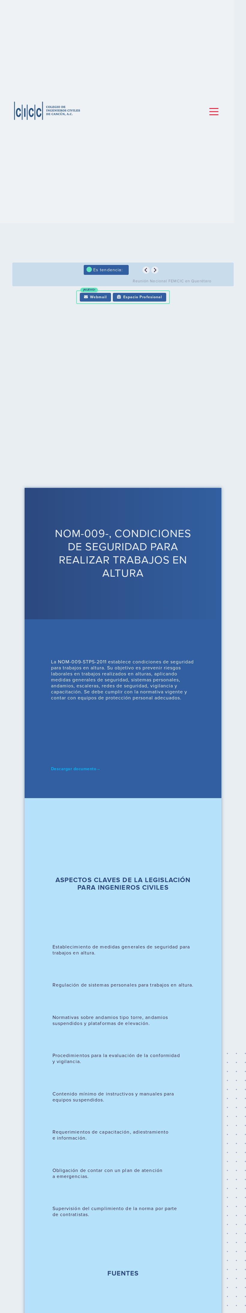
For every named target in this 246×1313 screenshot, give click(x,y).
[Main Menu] (213, 111)
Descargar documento (76, 769)
